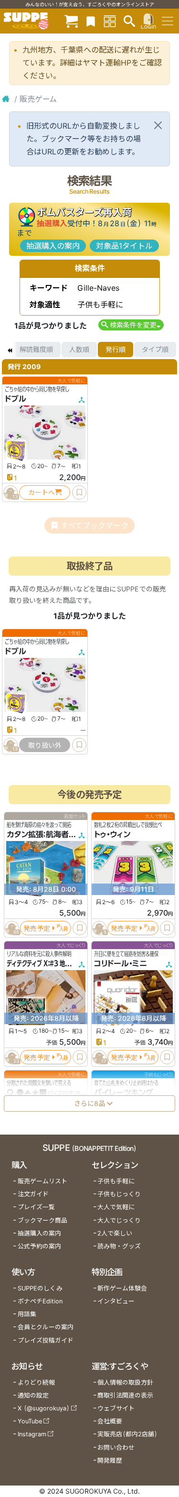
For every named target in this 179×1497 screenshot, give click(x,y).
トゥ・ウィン (112, 834)
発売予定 (36, 928)
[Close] (158, 125)
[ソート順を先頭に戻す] (9, 349)
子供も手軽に (116, 1181)
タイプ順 (155, 349)
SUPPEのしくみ (40, 1288)
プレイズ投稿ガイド (46, 1340)
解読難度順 (36, 349)
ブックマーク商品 (42, 1220)
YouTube (30, 1421)
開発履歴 (109, 1460)
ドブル (15, 399)
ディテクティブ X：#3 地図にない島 (49, 963)
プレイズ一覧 (36, 1207)
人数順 (79, 349)
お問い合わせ (116, 1447)
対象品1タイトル (124, 246)
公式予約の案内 (39, 1246)
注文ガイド (33, 1194)
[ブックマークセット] (90, 20)
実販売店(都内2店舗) (127, 1434)
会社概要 (109, 1421)
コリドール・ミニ (120, 963)
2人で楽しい (114, 1233)
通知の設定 (33, 1395)
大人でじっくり (119, 1220)
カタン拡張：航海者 (38, 834)
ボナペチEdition (40, 1301)
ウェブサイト (116, 1408)
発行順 (115, 349)
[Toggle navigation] (167, 21)
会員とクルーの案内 (46, 1327)
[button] (131, 324)
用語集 (27, 1314)
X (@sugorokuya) (44, 1408)
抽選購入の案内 (53, 246)
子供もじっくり (119, 1194)
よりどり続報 (36, 1382)
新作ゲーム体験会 (122, 1288)
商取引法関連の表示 (125, 1395)
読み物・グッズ (119, 1246)
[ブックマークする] (79, 492)
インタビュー (116, 1301)
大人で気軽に (116, 1207)
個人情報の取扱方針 (125, 1382)
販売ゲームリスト (42, 1181)
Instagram (32, 1434)
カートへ (41, 492)
